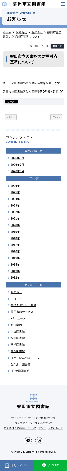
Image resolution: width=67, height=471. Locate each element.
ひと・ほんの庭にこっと (26, 357)
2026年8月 (17, 158)
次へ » (56, 117)
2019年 (15, 231)
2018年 (15, 238)
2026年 (15, 185)
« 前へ (11, 117)
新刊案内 (16, 325)
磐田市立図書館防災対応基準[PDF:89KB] (29, 91)
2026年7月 (17, 164)
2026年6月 (17, 171)
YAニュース (18, 318)
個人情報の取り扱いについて (20, 428)
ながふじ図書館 (21, 364)
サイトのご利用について (42, 417)
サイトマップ (18, 417)
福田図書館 (18, 338)
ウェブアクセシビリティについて (33, 423)
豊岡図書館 (18, 351)
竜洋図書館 (18, 344)
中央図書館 (18, 331)
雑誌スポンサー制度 (23, 305)
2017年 (15, 244)
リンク (42, 428)
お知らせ (16, 292)
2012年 (15, 277)
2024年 (15, 198)
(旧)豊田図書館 (20, 370)
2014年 (15, 264)
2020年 (15, 225)
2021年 (15, 218)
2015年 (15, 257)
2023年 (15, 205)
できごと (16, 298)
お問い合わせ (55, 428)
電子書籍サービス (22, 311)
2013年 (15, 271)
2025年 (15, 192)
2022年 (15, 211)
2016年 (15, 251)
